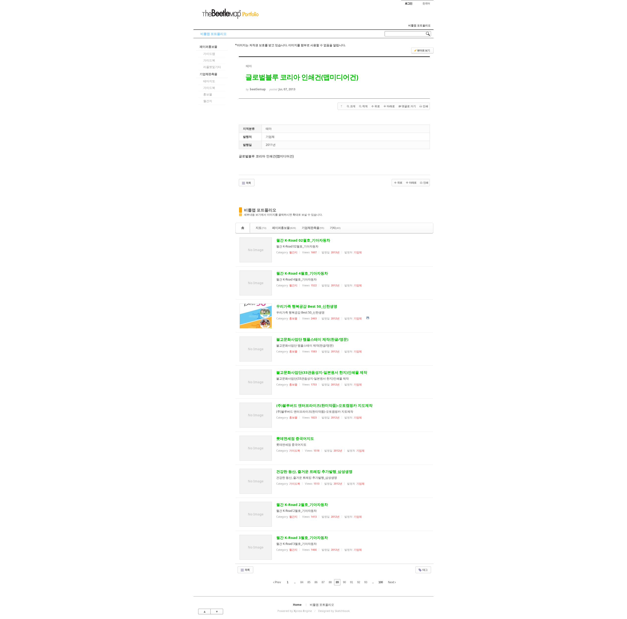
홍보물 (207, 94)
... (294, 582)
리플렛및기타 (212, 67)
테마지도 (209, 81)
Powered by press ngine (294, 611)
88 (330, 582)
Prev (277, 582)
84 (301, 582)
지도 (261, 228)
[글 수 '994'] (243, 228)
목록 (248, 183)
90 (344, 582)
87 (323, 582)
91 (351, 582)
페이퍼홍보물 (208, 47)
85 (308, 582)
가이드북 (209, 60)
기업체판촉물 (208, 74)
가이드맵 (209, 54)
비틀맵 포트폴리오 (419, 25)
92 (358, 582)
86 (315, 582)
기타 (335, 228)
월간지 (207, 101)
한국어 (426, 3)
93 (365, 582)
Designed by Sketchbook (334, 611)
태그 (424, 570)
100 (380, 582)
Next (391, 582)
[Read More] (334, 250)
